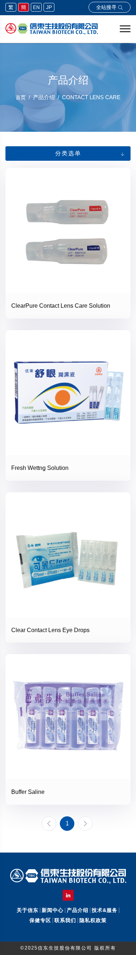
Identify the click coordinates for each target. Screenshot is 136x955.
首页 (21, 97)
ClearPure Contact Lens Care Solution (60, 306)
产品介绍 (77, 910)
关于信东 (27, 910)
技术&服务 (105, 910)
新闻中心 (52, 910)
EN (36, 7)
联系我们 (65, 920)
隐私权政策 (93, 920)
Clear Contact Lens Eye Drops (50, 630)
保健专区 (40, 920)
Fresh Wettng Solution (40, 468)
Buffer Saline (28, 792)
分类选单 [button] (68, 153)
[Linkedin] (68, 895)
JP (49, 7)
